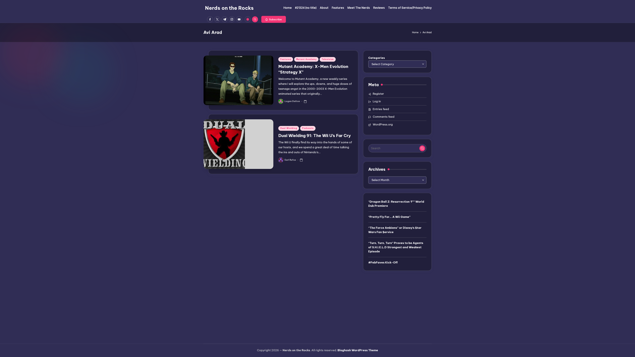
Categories (376, 58)
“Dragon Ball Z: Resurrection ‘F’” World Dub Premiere (396, 204)
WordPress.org (383, 124)
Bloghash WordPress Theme (358, 350)
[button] (273, 19)
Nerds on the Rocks (229, 8)
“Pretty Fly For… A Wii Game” (389, 217)
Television (328, 59)
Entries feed (381, 109)
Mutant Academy (306, 59)
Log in (377, 101)
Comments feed (383, 117)
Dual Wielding (288, 128)
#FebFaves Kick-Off (383, 262)
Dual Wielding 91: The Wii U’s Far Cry (314, 135)
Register (378, 94)
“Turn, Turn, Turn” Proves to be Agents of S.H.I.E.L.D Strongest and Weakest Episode (395, 247)
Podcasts (308, 128)
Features (285, 59)
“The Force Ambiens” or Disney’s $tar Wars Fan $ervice (395, 230)
